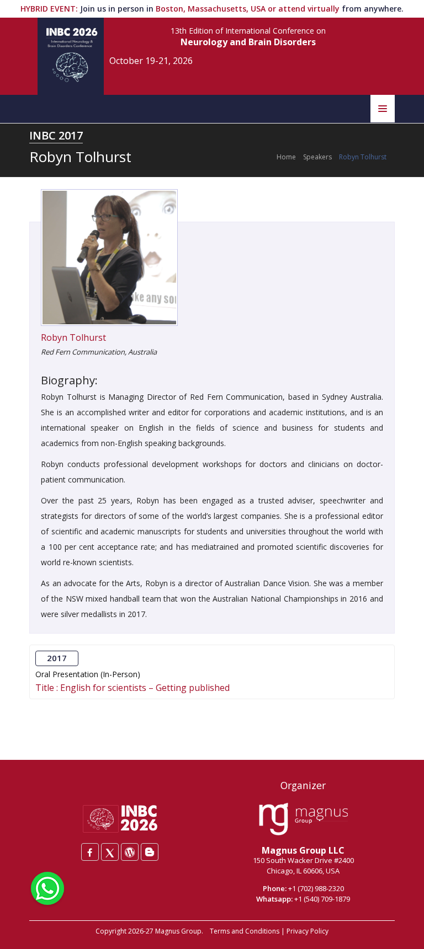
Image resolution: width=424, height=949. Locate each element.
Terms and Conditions (244, 931)
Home (286, 157)
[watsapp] (47, 887)
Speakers (317, 157)
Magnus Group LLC (303, 850)
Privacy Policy (307, 931)
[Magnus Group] (303, 819)
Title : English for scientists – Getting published (132, 688)
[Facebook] (90, 852)
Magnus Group (178, 931)
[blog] (149, 852)
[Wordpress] (130, 852)
